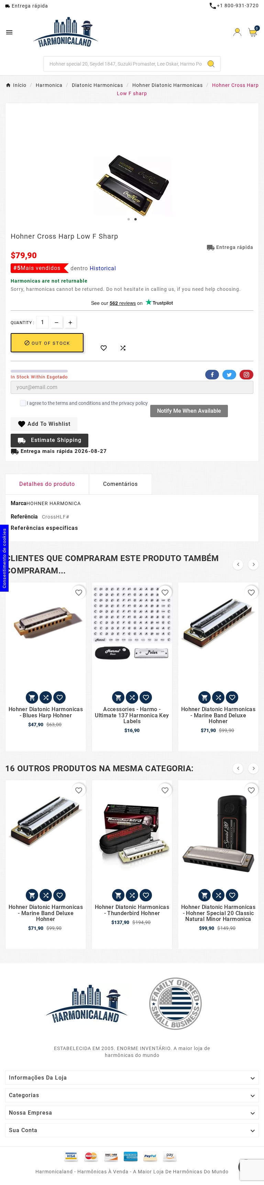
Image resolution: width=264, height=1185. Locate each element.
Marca (18, 503)
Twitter (229, 374)
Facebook (212, 374)
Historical (103, 268)
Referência (25, 516)
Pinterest (246, 374)
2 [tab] (135, 219)
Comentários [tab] (120, 484)
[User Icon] (237, 32)
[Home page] (86, 1003)
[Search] (211, 64)
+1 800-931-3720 (234, 5)
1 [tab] (128, 219)
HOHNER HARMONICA (53, 503)
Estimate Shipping (49, 440)
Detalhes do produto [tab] (47, 484)
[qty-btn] (70, 322)
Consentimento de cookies (4, 558)
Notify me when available (189, 411)
